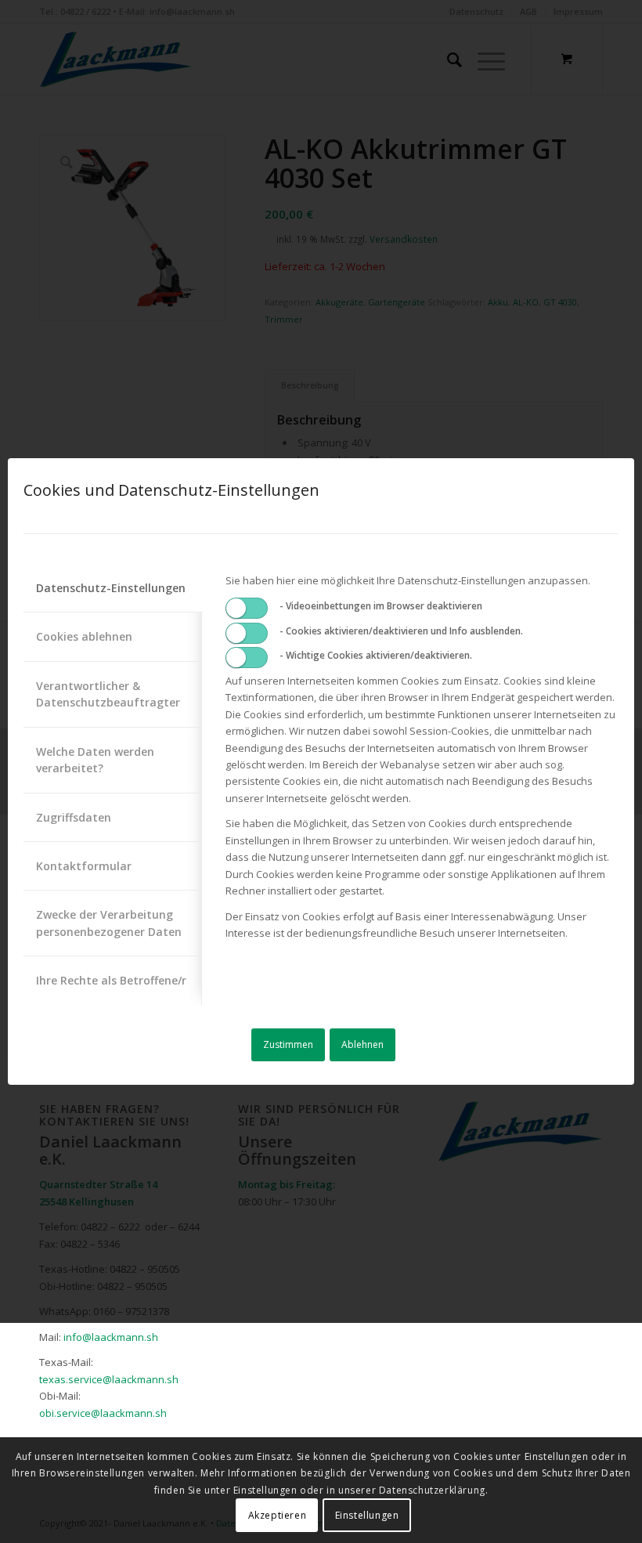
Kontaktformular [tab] (84, 865)
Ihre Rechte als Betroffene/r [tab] (111, 980)
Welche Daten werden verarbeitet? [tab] (95, 759)
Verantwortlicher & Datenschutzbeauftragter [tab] (108, 694)
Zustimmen (288, 1044)
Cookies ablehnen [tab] (84, 636)
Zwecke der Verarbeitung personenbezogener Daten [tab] (109, 922)
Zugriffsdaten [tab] (73, 817)
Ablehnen (362, 1044)
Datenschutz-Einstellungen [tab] (111, 587)
